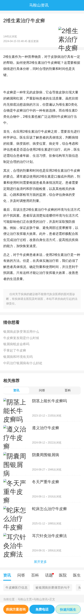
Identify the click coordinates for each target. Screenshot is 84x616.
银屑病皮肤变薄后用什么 (21, 331)
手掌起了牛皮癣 (14, 350)
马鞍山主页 (25, 599)
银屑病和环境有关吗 (18, 356)
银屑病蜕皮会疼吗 (16, 344)
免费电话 (42, 609)
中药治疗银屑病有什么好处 (22, 363)
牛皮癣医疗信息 (17, 587)
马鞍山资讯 (41, 599)
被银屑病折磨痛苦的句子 (52, 587)
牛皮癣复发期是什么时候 (21, 338)
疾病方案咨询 (16, 609)
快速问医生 (68, 609)
